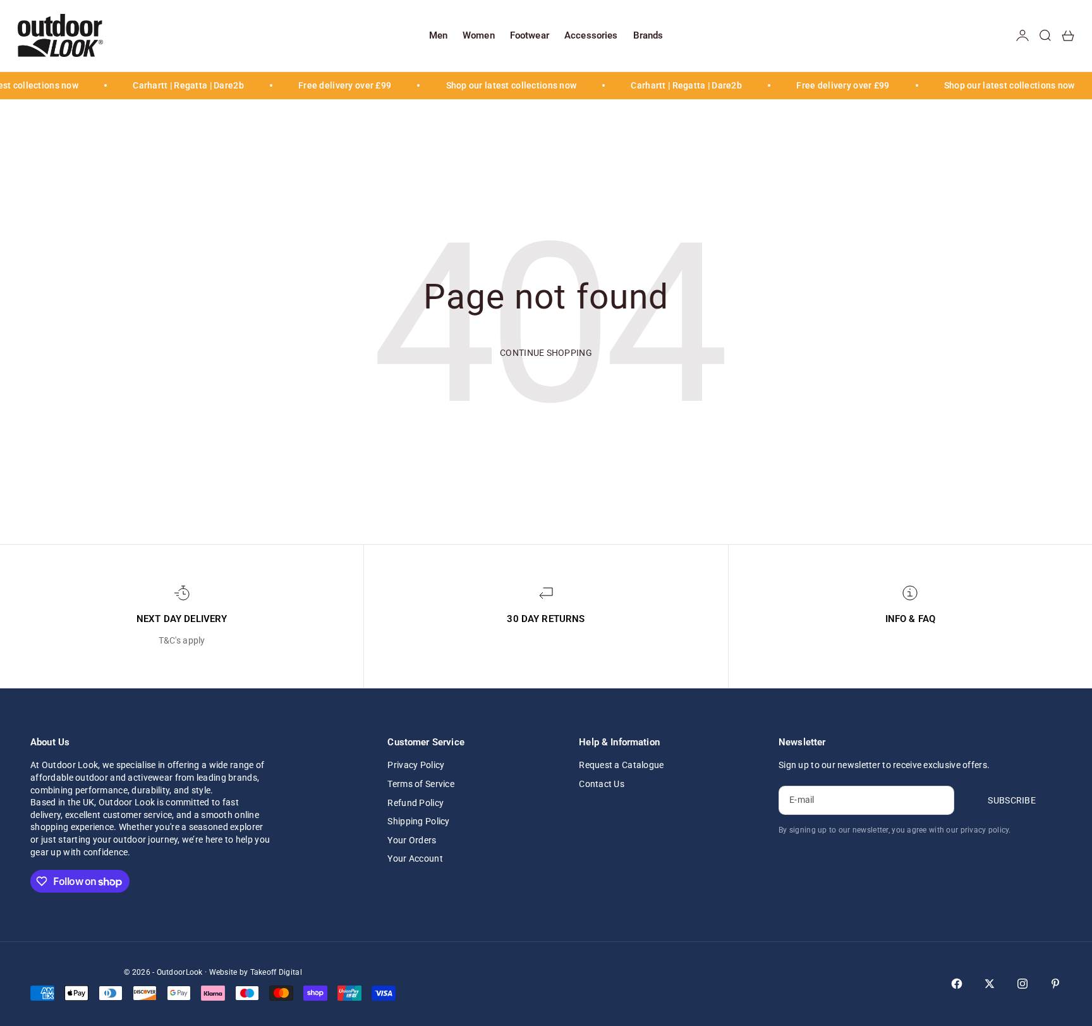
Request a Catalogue (621, 765)
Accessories (591, 35)
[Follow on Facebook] (956, 983)
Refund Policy (415, 803)
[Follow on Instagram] (1022, 983)
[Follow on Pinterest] (1055, 983)
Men (438, 35)
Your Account (414, 858)
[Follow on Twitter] (989, 983)
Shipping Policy (418, 821)
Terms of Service (420, 784)
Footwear (529, 35)
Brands (648, 35)
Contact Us (601, 784)
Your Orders (411, 840)
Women (479, 35)
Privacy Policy (415, 765)
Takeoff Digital (276, 972)
